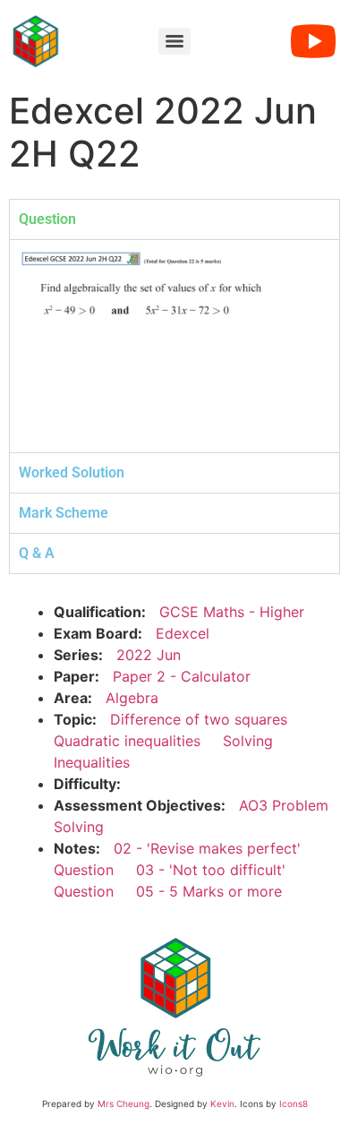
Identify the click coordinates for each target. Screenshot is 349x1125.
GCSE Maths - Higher (231, 612)
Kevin (222, 1103)
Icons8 (293, 1103)
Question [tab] (47, 219)
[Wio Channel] (313, 41)
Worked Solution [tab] (71, 472)
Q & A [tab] (37, 553)
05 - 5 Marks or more (209, 891)
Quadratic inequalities (127, 741)
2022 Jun (148, 655)
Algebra (132, 698)
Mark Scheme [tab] (63, 512)
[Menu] (174, 41)
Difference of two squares (198, 719)
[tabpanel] (174, 345)
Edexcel (182, 633)
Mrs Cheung (123, 1103)
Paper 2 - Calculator (182, 676)
